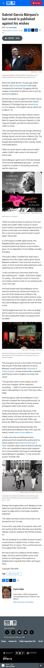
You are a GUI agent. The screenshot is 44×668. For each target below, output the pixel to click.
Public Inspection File (27, 641)
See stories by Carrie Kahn (23, 602)
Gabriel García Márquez (18, 86)
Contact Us (13, 641)
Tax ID (40, 641)
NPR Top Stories (14, 574)
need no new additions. (23, 432)
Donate (37, 3)
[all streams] (41, 665)
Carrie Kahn (12, 27)
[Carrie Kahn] (6, 592)
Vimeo (3, 641)
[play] (3, 665)
